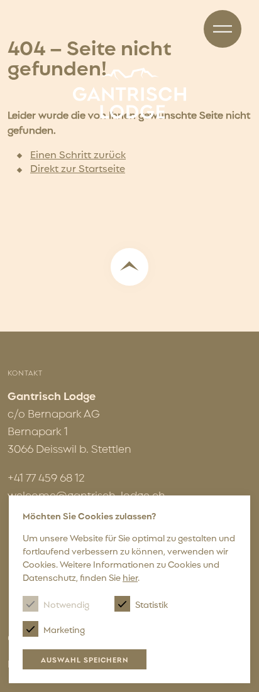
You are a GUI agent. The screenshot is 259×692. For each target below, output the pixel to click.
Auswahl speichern (84, 659)
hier (130, 576)
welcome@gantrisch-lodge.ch (86, 494)
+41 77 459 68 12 (46, 476)
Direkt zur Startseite (77, 167)
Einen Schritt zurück (78, 153)
